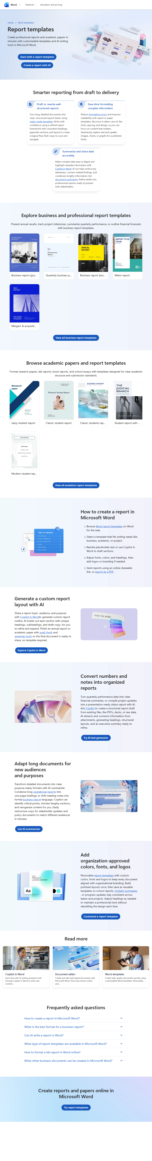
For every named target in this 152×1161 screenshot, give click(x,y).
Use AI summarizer (29, 829)
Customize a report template (101, 916)
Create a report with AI (37, 65)
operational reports (44, 792)
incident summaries (126, 891)
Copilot (90, 708)
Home (11, 22)
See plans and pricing (51, 4)
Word (14, 4)
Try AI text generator (96, 737)
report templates (104, 875)
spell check (46, 632)
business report (32, 799)
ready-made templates (41, 121)
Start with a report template (37, 57)
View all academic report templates (76, 485)
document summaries (66, 179)
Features (29, 4)
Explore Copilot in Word (31, 650)
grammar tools (23, 636)
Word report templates (109, 526)
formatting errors (98, 114)
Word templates (26, 22)
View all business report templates (76, 337)
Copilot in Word (63, 168)
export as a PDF (104, 572)
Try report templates (76, 1107)
